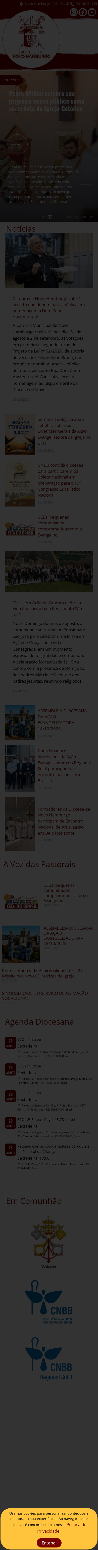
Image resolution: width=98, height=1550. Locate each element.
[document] (49, 775)
